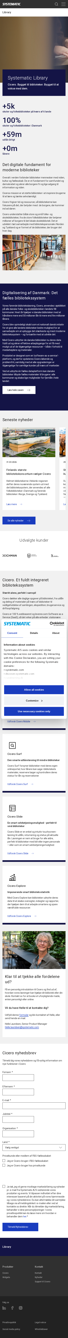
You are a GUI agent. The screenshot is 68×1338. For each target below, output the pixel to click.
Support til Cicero (42, 1281)
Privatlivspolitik (9, 1322)
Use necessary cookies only (34, 711)
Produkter (7, 1266)
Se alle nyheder (16, 520)
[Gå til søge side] (56, 4)
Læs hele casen (16, 390)
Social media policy (11, 1329)
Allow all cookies (34, 689)
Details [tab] (34, 633)
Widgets (6, 1277)
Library (6, 12)
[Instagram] (20, 1308)
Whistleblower (41, 1329)
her (24, 1216)
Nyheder (38, 1277)
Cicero (5, 1273)
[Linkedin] (4, 1308)
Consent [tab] (12, 633)
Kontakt (39, 1266)
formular (24, 1015)
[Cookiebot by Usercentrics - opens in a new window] (49, 624)
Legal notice (40, 1322)
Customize (32, 700)
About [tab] (55, 633)
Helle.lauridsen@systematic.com (22, 1027)
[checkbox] (34, 1162)
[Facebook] (12, 1308)
